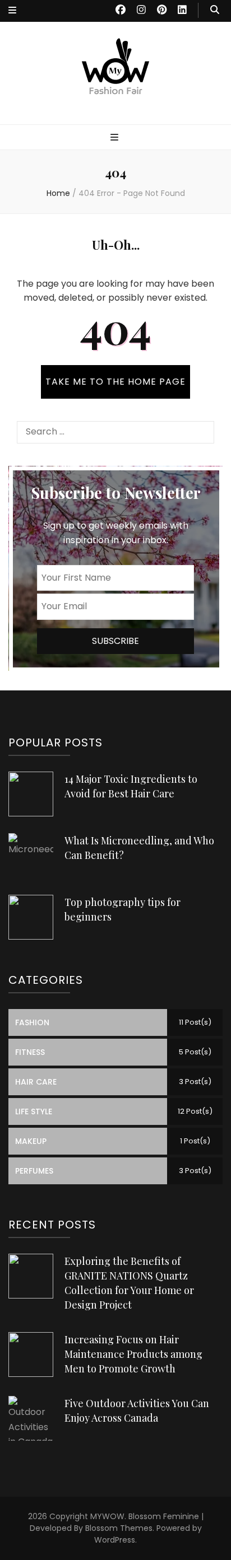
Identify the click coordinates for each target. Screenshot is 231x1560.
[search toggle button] (214, 10)
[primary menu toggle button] (115, 138)
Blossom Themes (119, 1528)
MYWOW (107, 1516)
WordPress (114, 1539)
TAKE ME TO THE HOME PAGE (115, 381)
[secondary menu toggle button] (12, 10)
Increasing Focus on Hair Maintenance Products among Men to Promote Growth (133, 1354)
